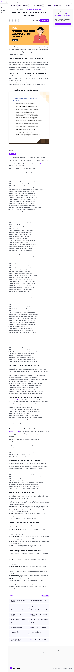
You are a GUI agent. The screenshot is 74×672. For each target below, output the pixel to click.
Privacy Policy (61, 654)
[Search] (70, 2)
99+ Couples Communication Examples (39, 635)
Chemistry (12, 656)
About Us (60, 652)
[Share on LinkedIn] (18, 20)
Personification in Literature (15, 399)
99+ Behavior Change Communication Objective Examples (39, 605)
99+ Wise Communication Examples (18, 627)
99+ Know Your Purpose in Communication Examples (36, 623)
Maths (11, 654)
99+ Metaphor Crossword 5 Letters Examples (18, 601)
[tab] (13, 5)
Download (12, 153)
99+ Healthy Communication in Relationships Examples (17, 640)
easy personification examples (41, 163)
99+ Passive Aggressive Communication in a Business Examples (39, 632)
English (21, 9)
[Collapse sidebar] (6, 2)
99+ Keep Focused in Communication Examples (18, 615)
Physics (27, 652)
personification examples (14, 52)
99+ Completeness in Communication (38, 639)
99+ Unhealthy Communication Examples (19, 635)
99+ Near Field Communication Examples (39, 619)
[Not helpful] (37, 20)
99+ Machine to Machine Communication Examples (39, 610)
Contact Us (60, 661)
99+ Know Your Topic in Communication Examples (39, 615)
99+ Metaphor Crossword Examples (38, 600)
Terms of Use (60, 656)
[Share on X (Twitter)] (13, 20)
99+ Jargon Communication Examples (18, 619)
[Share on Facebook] (15, 20)
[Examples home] (15, 668)
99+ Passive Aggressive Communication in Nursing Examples (19, 632)
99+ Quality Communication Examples (18, 609)
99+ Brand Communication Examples (38, 627)
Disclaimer (60, 659)
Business (44, 654)
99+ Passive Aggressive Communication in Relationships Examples (19, 623)
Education (44, 656)
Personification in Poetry (14, 431)
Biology (27, 654)
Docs (27, 656)
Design (43, 652)
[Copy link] (10, 20)
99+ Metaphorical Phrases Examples (18, 604)
